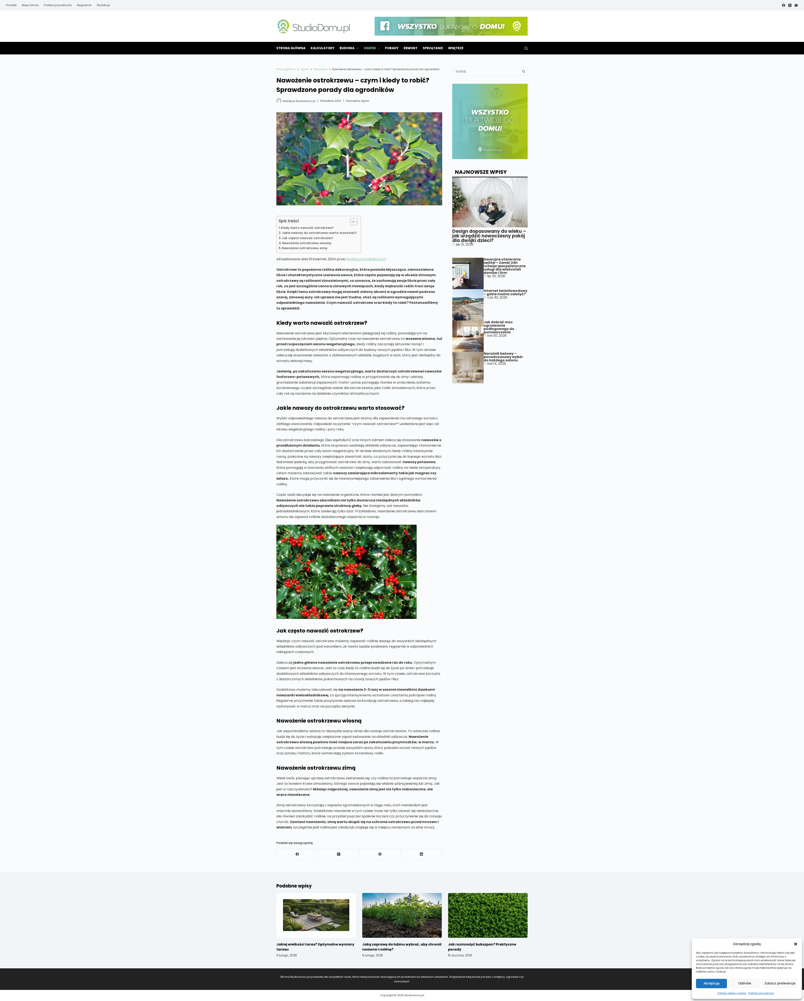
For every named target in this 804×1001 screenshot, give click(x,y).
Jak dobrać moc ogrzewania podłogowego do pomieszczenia (499, 327)
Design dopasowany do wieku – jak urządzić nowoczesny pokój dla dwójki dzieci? (489, 236)
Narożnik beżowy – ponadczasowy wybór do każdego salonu (503, 357)
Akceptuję (711, 983)
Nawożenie (353, 101)
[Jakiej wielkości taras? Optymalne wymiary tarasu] (316, 915)
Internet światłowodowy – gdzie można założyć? (505, 292)
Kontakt (11, 5)
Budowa (347, 48)
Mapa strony (30, 5)
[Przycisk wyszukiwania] (523, 71)
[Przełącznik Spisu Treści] (352, 221)
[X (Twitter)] (789, 5)
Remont (410, 48)
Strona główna (290, 48)
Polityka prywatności (761, 993)
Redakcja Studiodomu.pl (366, 259)
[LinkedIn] (421, 854)
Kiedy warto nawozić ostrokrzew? (307, 228)
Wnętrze (455, 48)
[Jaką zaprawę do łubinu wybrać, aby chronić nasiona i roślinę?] (402, 915)
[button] (796, 944)
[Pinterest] (380, 854)
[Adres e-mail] (796, 5)
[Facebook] (783, 5)
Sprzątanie (433, 48)
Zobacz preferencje (779, 983)
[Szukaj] (526, 48)
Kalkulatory (322, 48)
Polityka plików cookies (732, 993)
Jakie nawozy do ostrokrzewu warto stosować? (319, 233)
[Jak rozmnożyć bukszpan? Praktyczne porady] (488, 915)
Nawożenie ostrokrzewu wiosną (306, 243)
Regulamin (84, 5)
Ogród (370, 48)
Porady (391, 48)
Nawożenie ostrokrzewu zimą (304, 248)
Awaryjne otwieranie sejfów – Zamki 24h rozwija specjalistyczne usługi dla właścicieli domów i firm (505, 266)
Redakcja (103, 5)
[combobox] (485, 71)
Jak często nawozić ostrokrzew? (307, 238)
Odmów (744, 983)
